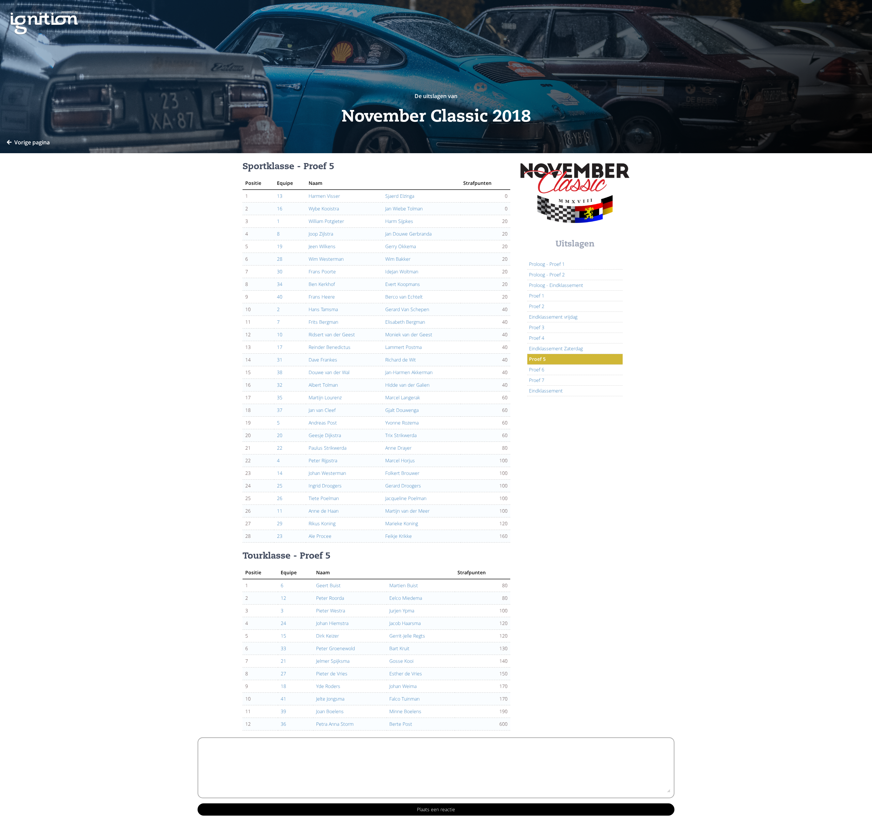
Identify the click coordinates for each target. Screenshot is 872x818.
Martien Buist (403, 585)
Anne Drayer (398, 448)
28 (279, 259)
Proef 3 (536, 327)
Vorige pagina (32, 142)
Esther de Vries (405, 673)
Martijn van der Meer (407, 511)
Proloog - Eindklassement (556, 285)
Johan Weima (403, 686)
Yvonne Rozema (402, 422)
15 (283, 635)
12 (283, 598)
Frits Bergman (323, 322)
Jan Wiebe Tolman (404, 208)
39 (283, 711)
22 (279, 448)
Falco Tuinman (404, 698)
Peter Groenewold (335, 648)
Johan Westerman (327, 473)
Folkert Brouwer (402, 473)
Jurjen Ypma (401, 610)
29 (279, 523)
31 (279, 359)
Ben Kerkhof (322, 284)
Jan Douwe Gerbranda (408, 233)
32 (279, 385)
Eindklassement (546, 390)
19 (279, 246)
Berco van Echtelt (404, 296)
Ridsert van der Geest (332, 334)
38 (279, 372)
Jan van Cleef (322, 410)
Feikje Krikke (398, 536)
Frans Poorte (322, 271)
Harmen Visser (324, 196)
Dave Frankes (323, 359)
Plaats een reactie (436, 809)
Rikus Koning (322, 523)
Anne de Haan (324, 511)
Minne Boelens (405, 711)
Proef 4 (536, 338)
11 (279, 511)
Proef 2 (536, 306)
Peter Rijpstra (323, 460)
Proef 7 (536, 380)
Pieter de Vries (331, 673)
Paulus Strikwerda (327, 448)
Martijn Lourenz (325, 397)
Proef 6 (536, 369)
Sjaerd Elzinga (399, 196)
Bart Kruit (399, 648)
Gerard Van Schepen (407, 309)
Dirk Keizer (327, 635)
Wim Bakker (397, 259)
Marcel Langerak (402, 397)
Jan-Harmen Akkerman (409, 372)
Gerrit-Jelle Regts (407, 635)
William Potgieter (326, 221)
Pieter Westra (330, 610)
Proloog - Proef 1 (547, 264)
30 (279, 271)
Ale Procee (320, 536)
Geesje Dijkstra (325, 435)
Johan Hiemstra (332, 623)
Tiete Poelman (324, 498)
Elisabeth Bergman (405, 322)
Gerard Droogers (403, 485)
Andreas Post (323, 422)
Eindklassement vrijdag (553, 317)
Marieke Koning (401, 523)
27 (283, 673)
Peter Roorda (330, 598)
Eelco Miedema (405, 598)
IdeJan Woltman (401, 271)
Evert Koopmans (402, 284)
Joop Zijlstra (321, 233)
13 (279, 196)
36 (283, 724)
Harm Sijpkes (399, 221)
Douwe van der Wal (329, 372)
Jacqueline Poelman (405, 498)
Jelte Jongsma (330, 698)
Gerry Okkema (400, 246)
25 (279, 485)
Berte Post (400, 724)
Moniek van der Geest (408, 334)
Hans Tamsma (323, 309)
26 (279, 498)
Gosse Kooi (401, 661)
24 (283, 623)
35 (279, 397)
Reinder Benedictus (330, 347)
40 (279, 296)
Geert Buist (328, 585)
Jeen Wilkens (322, 246)
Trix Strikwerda (401, 435)
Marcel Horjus (400, 460)
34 (279, 284)
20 (279, 435)
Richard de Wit (400, 359)
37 (279, 410)
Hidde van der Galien (407, 385)
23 (279, 536)
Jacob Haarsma (405, 623)
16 (279, 208)
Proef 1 (536, 295)
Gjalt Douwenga (402, 410)
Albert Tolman (323, 385)
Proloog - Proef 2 (547, 274)
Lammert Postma (403, 347)
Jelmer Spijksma (332, 661)
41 (283, 698)
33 (283, 648)
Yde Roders (328, 686)
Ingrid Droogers (325, 485)
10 (279, 334)
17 (279, 347)
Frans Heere (322, 296)
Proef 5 (537, 359)
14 (279, 473)
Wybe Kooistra (324, 208)
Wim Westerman (326, 259)
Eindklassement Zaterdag (556, 348)
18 (283, 686)
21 (283, 661)
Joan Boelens (330, 711)
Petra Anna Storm (335, 724)
